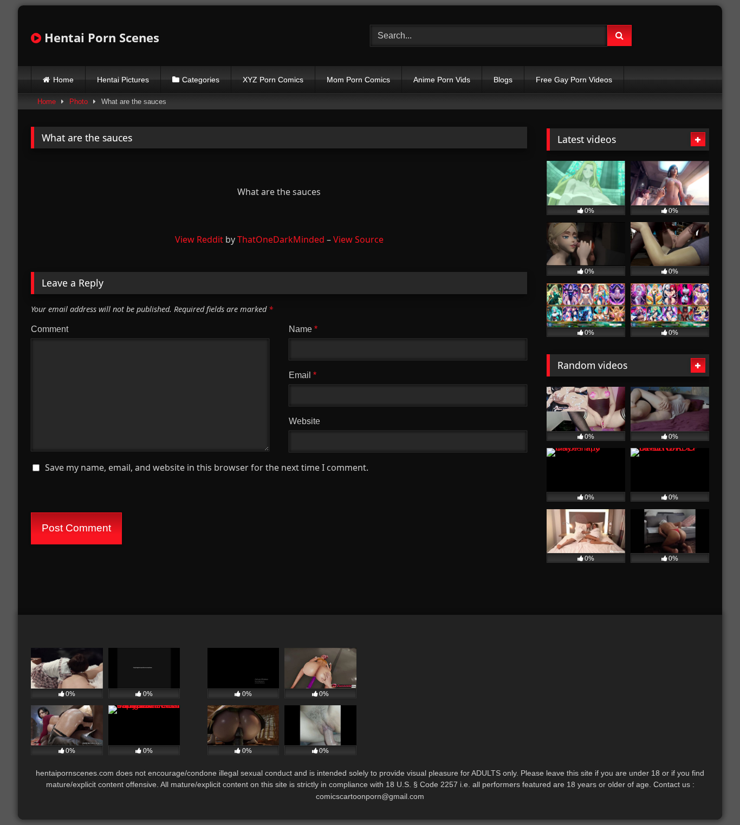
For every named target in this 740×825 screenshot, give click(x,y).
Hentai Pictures (123, 79)
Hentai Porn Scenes (100, 37)
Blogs (503, 79)
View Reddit (199, 239)
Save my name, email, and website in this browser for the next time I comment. (206, 467)
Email (302, 375)
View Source (358, 239)
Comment (49, 329)
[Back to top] (706, 792)
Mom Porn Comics (358, 79)
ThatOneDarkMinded (280, 239)
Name (303, 329)
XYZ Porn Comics (273, 79)
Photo (78, 102)
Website (304, 421)
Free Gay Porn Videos (574, 79)
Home (63, 79)
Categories (200, 79)
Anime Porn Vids (441, 79)
